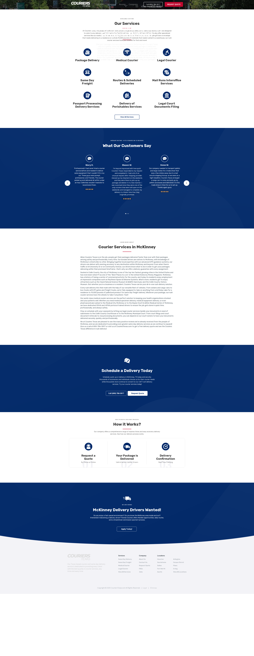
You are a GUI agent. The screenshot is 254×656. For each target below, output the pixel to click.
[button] (100, 4)
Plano (175, 565)
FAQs (141, 569)
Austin (159, 572)
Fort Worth (161, 569)
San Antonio (161, 562)
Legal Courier (123, 569)
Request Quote (137, 393)
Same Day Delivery (125, 559)
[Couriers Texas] (78, 557)
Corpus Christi (178, 562)
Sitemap (153, 588)
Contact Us (143, 562)
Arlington (176, 559)
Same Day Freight (124, 562)
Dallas (159, 565)
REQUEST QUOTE (173, 4)
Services (100, 4)
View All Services (127, 117)
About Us (142, 559)
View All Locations (180, 572)
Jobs (141, 572)
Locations (111, 4)
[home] (80, 4)
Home (119, 22)
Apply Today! (126, 529)
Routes (122, 4)
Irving (175, 569)
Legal (145, 588)
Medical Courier (124, 565)
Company (133, 4)
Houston (160, 559)
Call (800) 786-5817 (153, 4)
